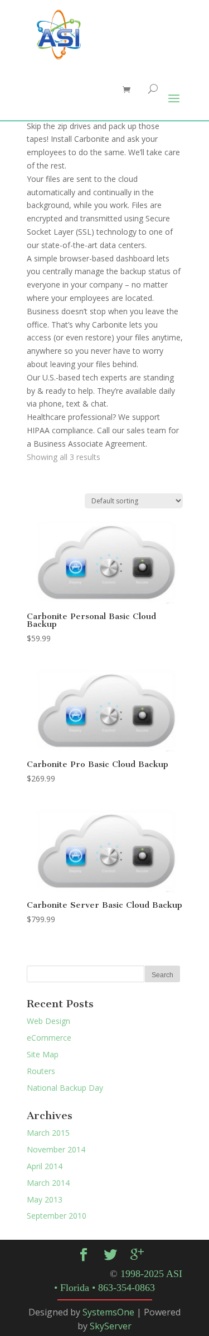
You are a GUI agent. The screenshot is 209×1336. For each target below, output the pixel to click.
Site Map (43, 1054)
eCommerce (49, 1037)
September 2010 (56, 1215)
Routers (41, 1071)
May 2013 (44, 1199)
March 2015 (48, 1132)
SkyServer (111, 1326)
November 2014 (56, 1149)
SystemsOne (108, 1312)
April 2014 (44, 1166)
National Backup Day (65, 1087)
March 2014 (48, 1182)
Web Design (48, 1021)
